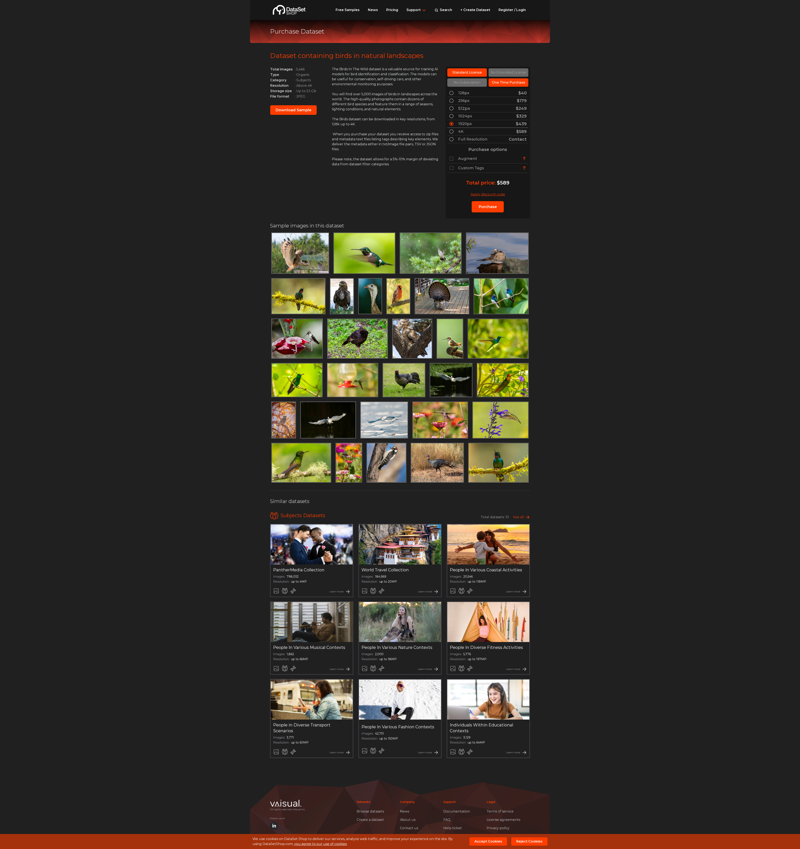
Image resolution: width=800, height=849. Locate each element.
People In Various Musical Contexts (309, 647)
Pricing (392, 10)
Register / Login (512, 10)
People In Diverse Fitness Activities (486, 647)
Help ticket (452, 828)
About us (407, 820)
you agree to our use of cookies (320, 844)
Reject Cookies (529, 841)
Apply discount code (488, 194)
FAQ (446, 820)
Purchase (488, 206)
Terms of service (500, 811)
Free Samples (348, 10)
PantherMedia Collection (298, 569)
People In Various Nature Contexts (396, 647)
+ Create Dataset (475, 10)
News (373, 10)
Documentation (456, 811)
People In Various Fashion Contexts (397, 726)
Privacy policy (498, 828)
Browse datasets (370, 811)
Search (445, 10)
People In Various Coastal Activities (486, 569)
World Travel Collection (385, 569)
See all (518, 517)
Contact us (409, 828)
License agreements (503, 820)
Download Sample (293, 110)
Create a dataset (370, 820)
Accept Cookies (488, 841)
